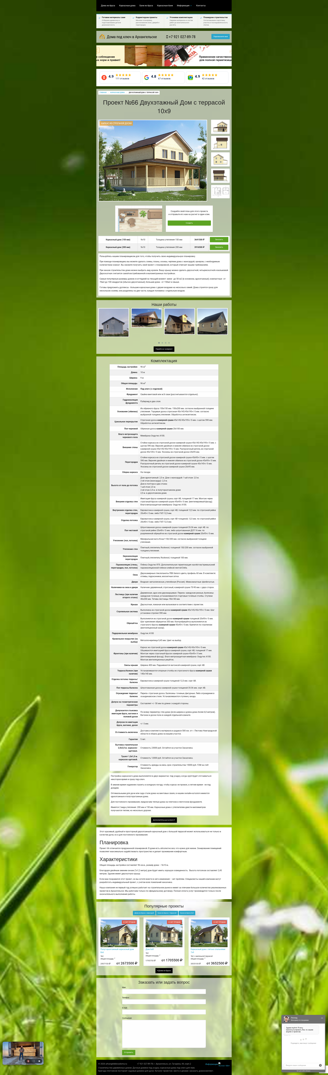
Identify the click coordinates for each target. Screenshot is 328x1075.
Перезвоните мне (220, 36)
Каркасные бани (165, 5)
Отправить (128, 1052)
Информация (183, 5)
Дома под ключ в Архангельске (131, 37)
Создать (189, 223)
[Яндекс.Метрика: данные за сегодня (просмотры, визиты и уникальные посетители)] (224, 1064)
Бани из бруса (146, 5)
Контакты (201, 5)
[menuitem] (108, 5)
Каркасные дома (127, 5)
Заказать (219, 239)
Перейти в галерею (164, 349)
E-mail (124, 1008)
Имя (124, 987)
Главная (103, 92)
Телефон (125, 998)
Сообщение (127, 1018)
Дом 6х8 (150, 949)
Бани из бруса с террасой (167, 913)
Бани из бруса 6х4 (187, 913)
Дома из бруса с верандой (144, 913)
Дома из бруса (108, 5)
